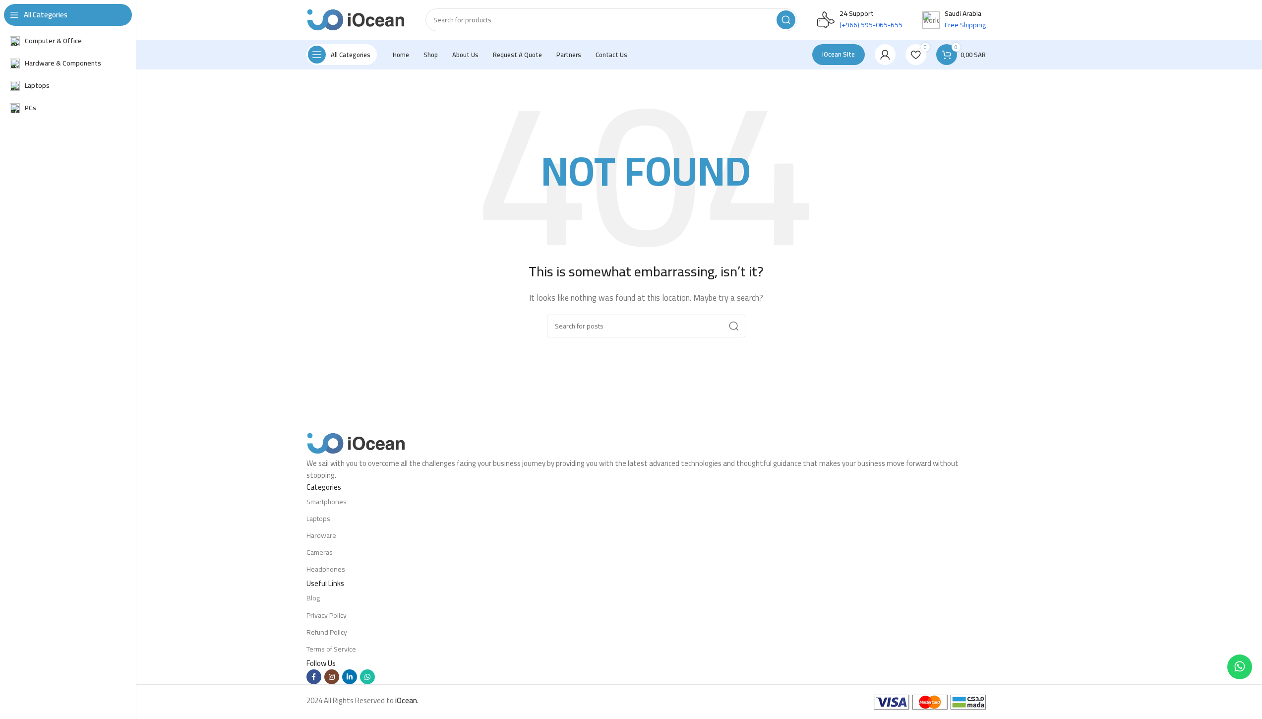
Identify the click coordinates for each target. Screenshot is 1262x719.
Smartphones (326, 501)
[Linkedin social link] (349, 676)
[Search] (786, 19)
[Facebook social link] (313, 676)
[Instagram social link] (331, 676)
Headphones (325, 569)
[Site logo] (356, 19)
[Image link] (356, 442)
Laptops (318, 518)
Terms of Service (331, 649)
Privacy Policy (326, 615)
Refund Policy (326, 632)
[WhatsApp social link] (367, 676)
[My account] (885, 55)
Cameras (319, 552)
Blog (313, 597)
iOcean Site (838, 54)
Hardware (321, 535)
